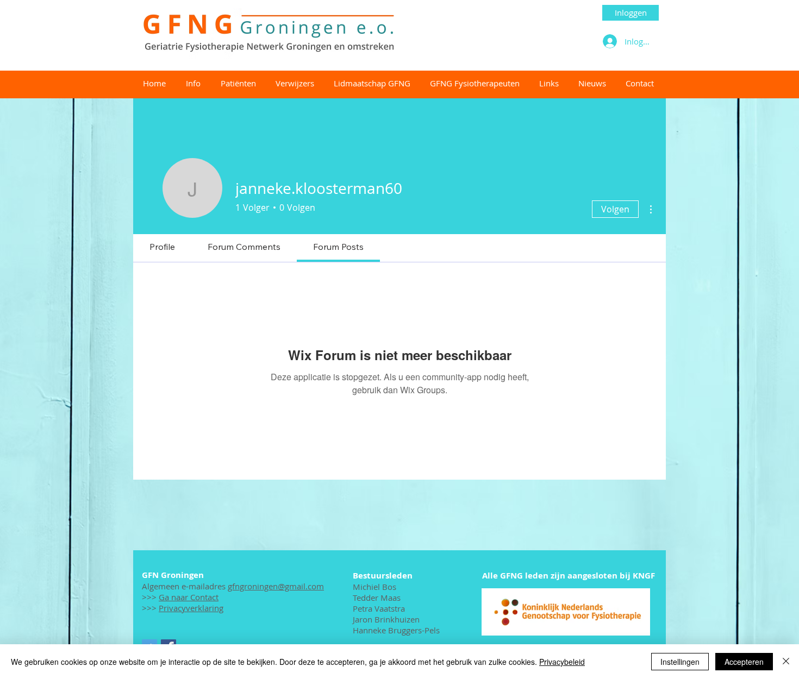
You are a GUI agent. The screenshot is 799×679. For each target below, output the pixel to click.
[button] (474, 83)
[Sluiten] (785, 661)
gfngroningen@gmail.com (276, 586)
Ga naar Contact (189, 597)
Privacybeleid (562, 661)
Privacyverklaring (191, 607)
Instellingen (680, 661)
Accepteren (744, 661)
